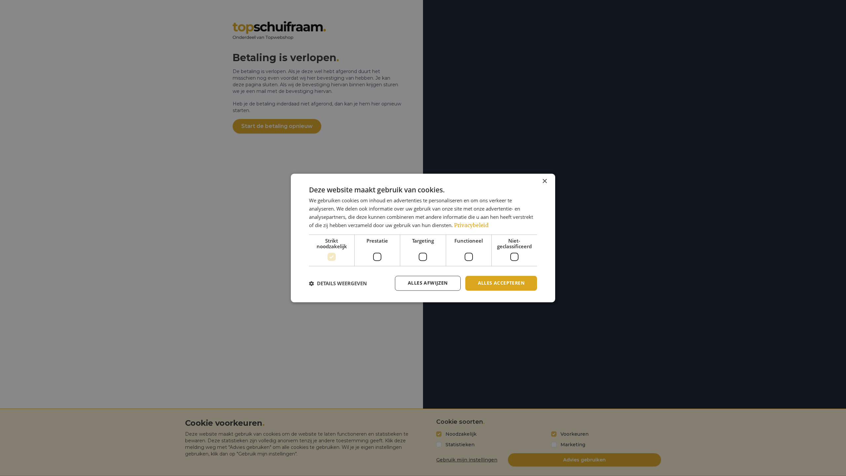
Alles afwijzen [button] (428, 283)
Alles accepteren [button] (501, 283)
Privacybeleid (471, 225)
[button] (338, 283)
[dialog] (423, 238)
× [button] (544, 181)
